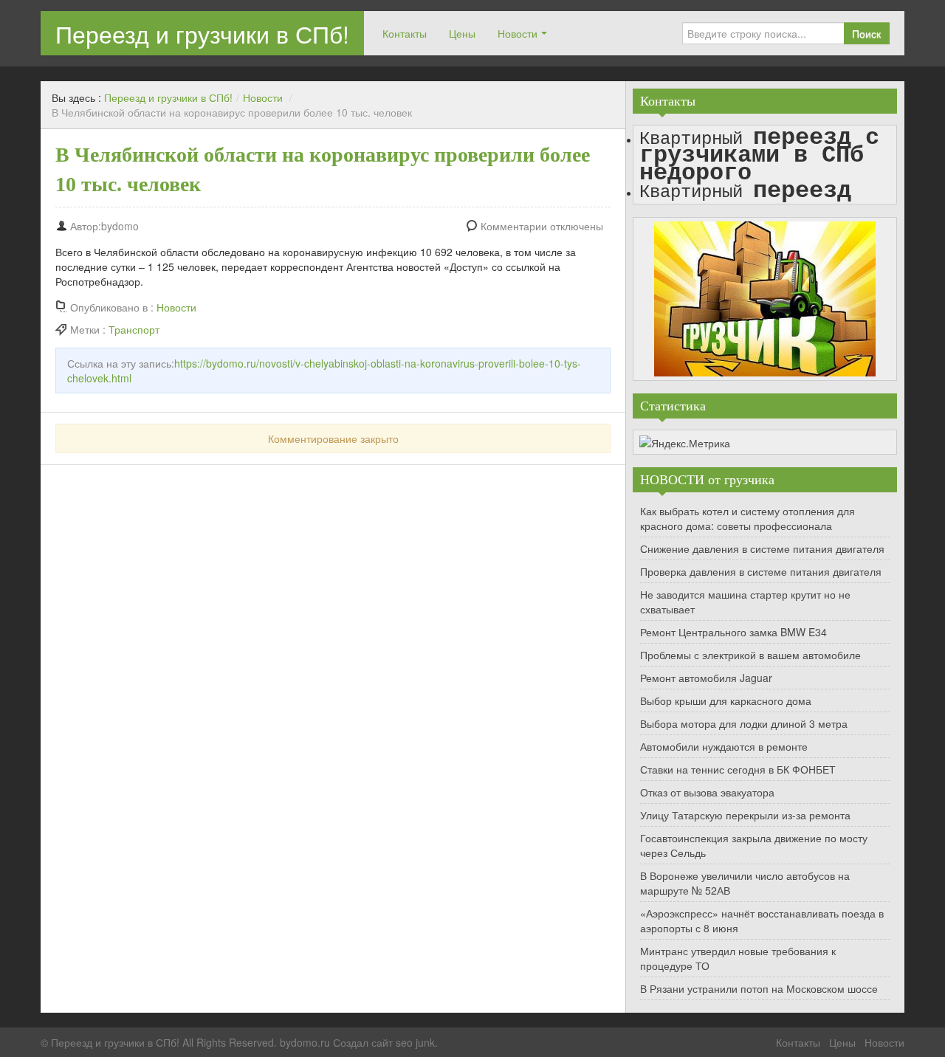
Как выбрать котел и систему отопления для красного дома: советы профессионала (747, 518)
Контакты (404, 33)
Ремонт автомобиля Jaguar (706, 677)
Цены (462, 33)
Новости (517, 33)
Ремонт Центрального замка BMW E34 (733, 631)
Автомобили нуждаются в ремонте (724, 746)
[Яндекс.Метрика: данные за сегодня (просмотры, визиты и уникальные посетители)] (684, 442)
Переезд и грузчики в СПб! (202, 33)
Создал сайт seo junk (384, 1042)
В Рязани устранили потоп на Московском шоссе (759, 988)
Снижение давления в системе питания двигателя (762, 548)
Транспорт (134, 329)
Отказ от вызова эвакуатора (707, 792)
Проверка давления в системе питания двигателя (761, 571)
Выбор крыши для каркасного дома (725, 700)
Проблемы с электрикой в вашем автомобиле (750, 654)
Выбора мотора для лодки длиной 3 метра (744, 723)
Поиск (866, 33)
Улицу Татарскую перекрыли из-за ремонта (745, 815)
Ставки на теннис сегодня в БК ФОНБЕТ (738, 769)
